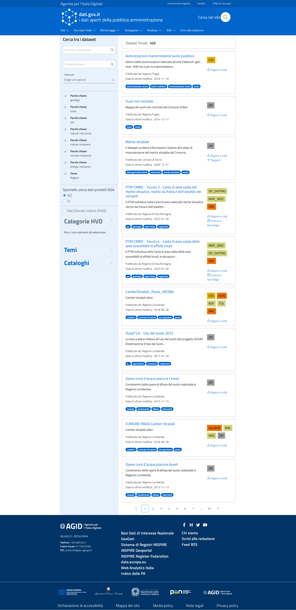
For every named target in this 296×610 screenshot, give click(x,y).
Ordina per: (69, 74)
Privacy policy (227, 605)
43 (209, 508)
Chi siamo (190, 533)
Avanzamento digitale (178, 3)
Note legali (195, 605)
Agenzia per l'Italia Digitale (81, 4)
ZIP (211, 105)
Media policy (163, 605)
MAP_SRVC (216, 198)
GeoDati (127, 539)
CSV (211, 60)
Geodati (201, 3)
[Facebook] (184, 524)
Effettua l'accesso (222, 3)
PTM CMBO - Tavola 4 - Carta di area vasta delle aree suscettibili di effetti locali (162, 244)
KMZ (212, 435)
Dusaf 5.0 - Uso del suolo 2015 (149, 333)
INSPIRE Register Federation (145, 556)
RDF (211, 303)
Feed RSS (189, 544)
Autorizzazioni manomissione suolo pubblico (159, 56)
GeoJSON (214, 427)
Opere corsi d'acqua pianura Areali (151, 464)
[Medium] (191, 524)
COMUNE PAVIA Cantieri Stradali (150, 424)
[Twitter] (198, 524)
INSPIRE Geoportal (136, 550)
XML (211, 206)
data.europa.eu (133, 562)
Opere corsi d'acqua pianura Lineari (152, 378)
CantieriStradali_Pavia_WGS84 (149, 291)
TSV (221, 303)
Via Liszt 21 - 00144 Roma (74, 536)
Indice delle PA (133, 573)
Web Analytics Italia (137, 568)
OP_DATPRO (217, 191)
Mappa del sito (128, 605)
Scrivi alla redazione (198, 539)
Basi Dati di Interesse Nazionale (147, 533)
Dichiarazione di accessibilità (80, 605)
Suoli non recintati (139, 101)
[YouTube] (205, 524)
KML (228, 427)
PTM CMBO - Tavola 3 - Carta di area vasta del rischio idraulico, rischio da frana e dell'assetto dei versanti (163, 191)
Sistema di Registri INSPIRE (144, 545)
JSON (221, 295)
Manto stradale (137, 141)
